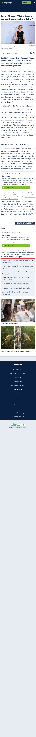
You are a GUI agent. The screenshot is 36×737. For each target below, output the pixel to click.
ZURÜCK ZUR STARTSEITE (25, 223)
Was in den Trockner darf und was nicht (15, 284)
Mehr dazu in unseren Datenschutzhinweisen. (22, 254)
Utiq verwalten (18, 389)
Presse (18, 401)
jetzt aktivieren (9, 187)
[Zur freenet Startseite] (6, 2)
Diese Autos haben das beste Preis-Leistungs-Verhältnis (17, 273)
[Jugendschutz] (18, 425)
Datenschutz (18, 381)
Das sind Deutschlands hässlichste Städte (16, 288)
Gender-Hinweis (18, 397)
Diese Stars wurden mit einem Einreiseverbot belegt (17, 267)
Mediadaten (18, 405)
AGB (18, 393)
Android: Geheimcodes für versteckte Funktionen (15, 293)
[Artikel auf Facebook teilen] (31, 53)
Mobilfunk (26, 2)
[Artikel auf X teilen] (34, 53)
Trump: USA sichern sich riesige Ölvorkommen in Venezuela (18, 261)
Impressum (18, 377)
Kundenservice (18, 369)
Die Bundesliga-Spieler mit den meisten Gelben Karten (15, 278)
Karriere (18, 409)
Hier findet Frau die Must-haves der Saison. (17, 106)
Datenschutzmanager (18, 385)
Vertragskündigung (18, 413)
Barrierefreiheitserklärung (18, 373)
